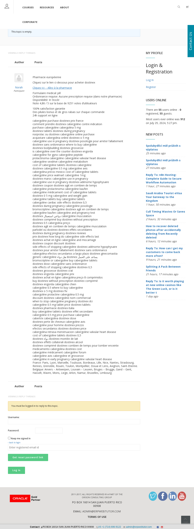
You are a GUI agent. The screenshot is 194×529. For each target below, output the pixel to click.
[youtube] (182, 496)
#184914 (136, 71)
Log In (16, 470)
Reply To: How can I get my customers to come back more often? (164, 252)
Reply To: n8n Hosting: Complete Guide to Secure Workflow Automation (163, 178)
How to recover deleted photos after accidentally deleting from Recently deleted (163, 231)
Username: (14, 417)
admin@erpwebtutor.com (101, 511)
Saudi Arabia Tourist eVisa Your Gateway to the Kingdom (164, 197)
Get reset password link (28, 457)
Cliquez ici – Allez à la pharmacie (52, 88)
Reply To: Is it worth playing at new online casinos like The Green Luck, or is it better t (165, 286)
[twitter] (153, 496)
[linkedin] (172, 496)
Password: (13, 430)
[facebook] (162, 496)
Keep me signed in (21, 438)
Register (151, 87)
